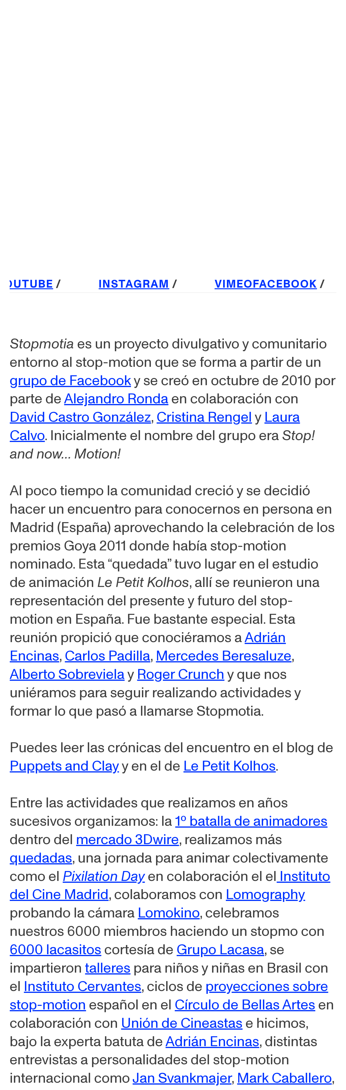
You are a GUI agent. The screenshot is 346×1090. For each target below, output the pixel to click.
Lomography (265, 894)
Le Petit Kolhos (229, 766)
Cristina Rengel (204, 417)
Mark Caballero (284, 1078)
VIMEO (219, 284)
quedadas (41, 858)
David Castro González (80, 417)
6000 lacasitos (55, 949)
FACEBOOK (270, 284)
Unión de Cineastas (181, 1023)
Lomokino (169, 913)
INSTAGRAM (119, 284)
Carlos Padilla (107, 656)
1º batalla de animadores (251, 821)
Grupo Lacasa (220, 949)
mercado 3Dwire (127, 839)
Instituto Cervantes (82, 986)
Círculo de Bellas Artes (245, 1005)
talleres (107, 968)
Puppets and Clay (64, 766)
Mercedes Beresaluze (223, 656)
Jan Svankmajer (182, 1078)
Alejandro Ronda (116, 399)
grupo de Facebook (70, 380)
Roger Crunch (180, 674)
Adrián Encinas (212, 1041)
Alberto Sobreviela (67, 674)
